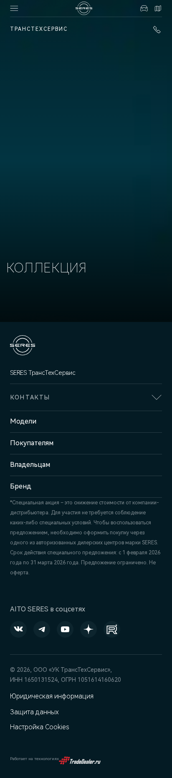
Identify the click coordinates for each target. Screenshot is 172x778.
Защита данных (34, 712)
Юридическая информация (52, 696)
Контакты (157, 8)
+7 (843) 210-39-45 (155, 30)
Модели (23, 421)
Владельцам (30, 465)
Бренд (20, 486)
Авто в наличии (143, 8)
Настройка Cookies (39, 727)
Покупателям (31, 443)
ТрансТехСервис (39, 29)
